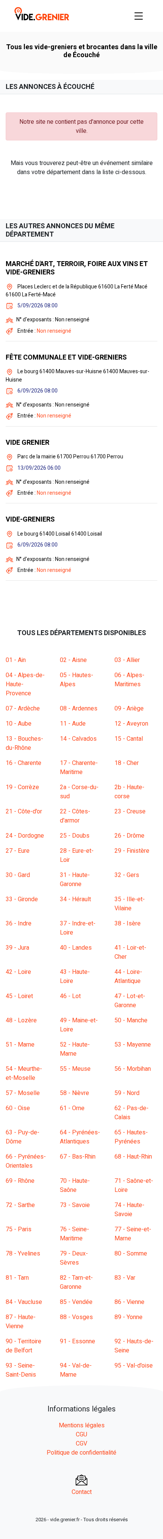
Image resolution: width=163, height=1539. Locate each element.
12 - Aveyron (131, 723)
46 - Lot (70, 996)
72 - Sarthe (20, 1205)
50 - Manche (130, 1020)
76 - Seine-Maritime (74, 1234)
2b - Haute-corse (129, 792)
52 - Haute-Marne (75, 1049)
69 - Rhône (20, 1180)
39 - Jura (17, 947)
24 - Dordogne (25, 835)
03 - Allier (127, 660)
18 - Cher (126, 763)
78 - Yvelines (23, 1253)
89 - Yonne (128, 1317)
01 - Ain (16, 660)
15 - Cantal (128, 738)
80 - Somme (130, 1253)
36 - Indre (18, 923)
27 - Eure (18, 850)
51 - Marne (20, 1044)
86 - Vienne (129, 1302)
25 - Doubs (74, 835)
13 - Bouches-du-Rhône (24, 743)
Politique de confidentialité (81, 1452)
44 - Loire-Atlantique (128, 976)
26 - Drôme (129, 835)
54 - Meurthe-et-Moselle (24, 1073)
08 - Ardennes (78, 708)
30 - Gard (18, 875)
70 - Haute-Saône (75, 1185)
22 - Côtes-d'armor (75, 816)
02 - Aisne (73, 660)
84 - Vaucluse (24, 1302)
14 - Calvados (78, 738)
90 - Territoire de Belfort (23, 1346)
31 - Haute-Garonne (75, 880)
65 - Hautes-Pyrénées (131, 1137)
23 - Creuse (130, 811)
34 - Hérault (75, 899)
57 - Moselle (23, 1093)
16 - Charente (23, 763)
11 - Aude (73, 723)
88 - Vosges (76, 1317)
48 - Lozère (21, 1020)
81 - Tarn (17, 1277)
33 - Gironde (22, 899)
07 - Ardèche (23, 708)
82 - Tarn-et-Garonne (76, 1282)
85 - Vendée (76, 1302)
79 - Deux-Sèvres (74, 1258)
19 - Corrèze (22, 787)
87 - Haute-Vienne (21, 1322)
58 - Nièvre (74, 1093)
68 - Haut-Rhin (133, 1156)
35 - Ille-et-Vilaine (129, 904)
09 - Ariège (129, 708)
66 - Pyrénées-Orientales (26, 1161)
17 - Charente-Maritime (79, 768)
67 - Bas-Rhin (78, 1156)
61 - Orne (72, 1108)
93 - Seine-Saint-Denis (21, 1370)
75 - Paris (18, 1229)
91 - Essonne (77, 1341)
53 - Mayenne (132, 1044)
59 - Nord (126, 1093)
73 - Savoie (75, 1205)
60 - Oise (18, 1108)
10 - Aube (18, 723)
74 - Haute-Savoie (129, 1210)
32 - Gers (126, 875)
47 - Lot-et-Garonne (129, 1001)
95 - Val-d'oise (133, 1365)
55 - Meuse (75, 1068)
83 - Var (124, 1277)
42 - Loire (18, 972)
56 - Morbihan (132, 1068)
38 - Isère (127, 923)
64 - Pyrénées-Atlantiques (80, 1137)
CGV (81, 1443)
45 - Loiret (19, 996)
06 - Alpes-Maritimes (129, 680)
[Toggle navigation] (138, 15)
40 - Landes (76, 947)
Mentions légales (82, 1425)
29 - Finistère (131, 850)
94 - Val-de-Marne (76, 1370)
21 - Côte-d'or (24, 811)
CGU (81, 1434)
